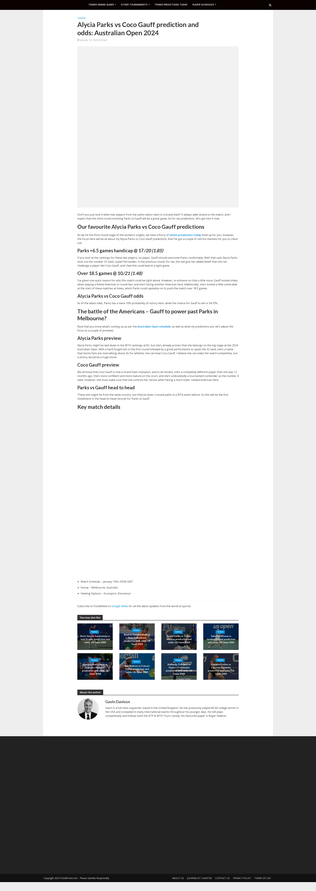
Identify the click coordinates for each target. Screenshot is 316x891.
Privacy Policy (242, 878)
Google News (120, 606)
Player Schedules (203, 4)
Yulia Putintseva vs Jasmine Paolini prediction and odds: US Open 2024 (221, 639)
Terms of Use (262, 878)
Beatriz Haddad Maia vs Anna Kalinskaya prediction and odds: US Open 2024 (137, 639)
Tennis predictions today (171, 4)
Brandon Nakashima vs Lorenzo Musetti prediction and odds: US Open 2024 (95, 669)
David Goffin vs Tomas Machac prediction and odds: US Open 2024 (179, 639)
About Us (178, 878)
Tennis (81, 18)
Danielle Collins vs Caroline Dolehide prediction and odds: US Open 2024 (221, 669)
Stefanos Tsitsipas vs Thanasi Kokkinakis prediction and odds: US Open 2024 (179, 669)
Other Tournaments (134, 4)
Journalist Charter (199, 878)
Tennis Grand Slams (101, 4)
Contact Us (222, 878)
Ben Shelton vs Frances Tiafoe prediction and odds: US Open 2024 (137, 668)
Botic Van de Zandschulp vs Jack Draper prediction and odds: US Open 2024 (95, 639)
